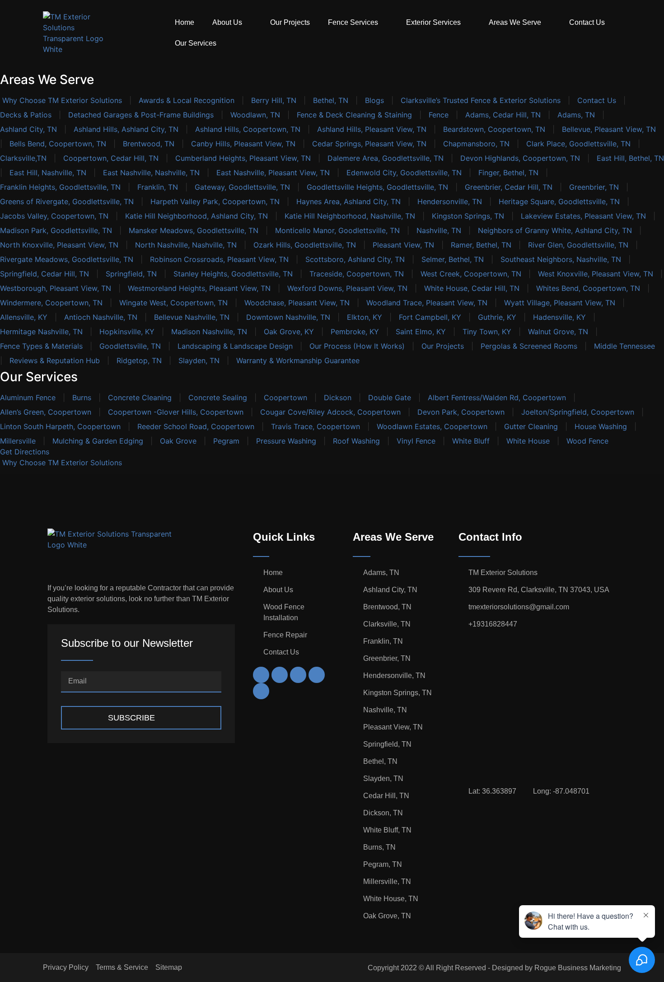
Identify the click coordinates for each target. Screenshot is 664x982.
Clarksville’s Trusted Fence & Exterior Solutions (481, 100)
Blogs (374, 100)
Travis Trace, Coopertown (315, 426)
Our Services (195, 43)
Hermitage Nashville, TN (41, 331)
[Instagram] (261, 675)
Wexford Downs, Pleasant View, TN (347, 288)
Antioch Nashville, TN (100, 317)
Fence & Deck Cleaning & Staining (354, 114)
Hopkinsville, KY (126, 331)
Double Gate (389, 397)
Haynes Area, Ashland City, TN (348, 201)
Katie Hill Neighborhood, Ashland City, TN (196, 215)
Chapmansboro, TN (476, 143)
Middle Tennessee (624, 346)
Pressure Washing (286, 440)
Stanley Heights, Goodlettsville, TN (233, 273)
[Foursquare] (261, 691)
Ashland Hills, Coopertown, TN (247, 129)
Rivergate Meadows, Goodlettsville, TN (66, 259)
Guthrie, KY (497, 317)
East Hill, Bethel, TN (630, 158)
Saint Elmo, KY (421, 331)
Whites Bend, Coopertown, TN (588, 288)
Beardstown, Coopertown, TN (494, 129)
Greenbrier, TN (594, 187)
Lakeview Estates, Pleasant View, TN (583, 215)
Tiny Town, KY (487, 331)
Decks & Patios (25, 114)
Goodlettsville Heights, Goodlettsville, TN (377, 187)
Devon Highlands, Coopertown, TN (520, 158)
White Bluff (471, 440)
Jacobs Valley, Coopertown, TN (54, 215)
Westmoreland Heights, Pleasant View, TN (199, 288)
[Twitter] (279, 675)
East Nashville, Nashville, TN (151, 172)
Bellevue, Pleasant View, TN (609, 129)
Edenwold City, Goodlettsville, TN (404, 172)
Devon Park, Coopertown (461, 411)
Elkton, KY (364, 317)
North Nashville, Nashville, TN (186, 244)
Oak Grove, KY (289, 331)
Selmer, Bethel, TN (452, 259)
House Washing (601, 426)
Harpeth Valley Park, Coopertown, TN (215, 201)
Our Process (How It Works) (357, 346)
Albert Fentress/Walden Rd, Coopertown (497, 397)
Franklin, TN (157, 187)
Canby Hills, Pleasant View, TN (243, 143)
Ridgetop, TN (139, 360)
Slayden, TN (199, 360)
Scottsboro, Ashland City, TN (355, 259)
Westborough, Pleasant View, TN (55, 288)
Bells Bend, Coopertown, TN (57, 143)
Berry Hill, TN (273, 100)
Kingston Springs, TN (468, 215)
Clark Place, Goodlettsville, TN (578, 143)
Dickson (337, 397)
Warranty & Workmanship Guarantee (298, 360)
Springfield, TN (131, 273)
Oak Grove (178, 440)
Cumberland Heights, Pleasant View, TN (243, 158)
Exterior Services (433, 22)
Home (184, 22)
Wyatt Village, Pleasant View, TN (559, 302)
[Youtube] (298, 675)
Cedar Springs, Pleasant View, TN (369, 143)
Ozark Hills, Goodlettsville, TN (304, 244)
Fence (439, 114)
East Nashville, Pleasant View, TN (273, 172)
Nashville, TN (438, 230)
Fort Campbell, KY (430, 317)
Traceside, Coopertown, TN (356, 273)
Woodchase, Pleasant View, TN (297, 302)
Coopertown (285, 397)
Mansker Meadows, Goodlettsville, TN (193, 230)
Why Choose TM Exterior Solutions (61, 100)
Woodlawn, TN (255, 114)
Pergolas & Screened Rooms (529, 346)
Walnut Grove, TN (558, 331)
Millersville (18, 440)
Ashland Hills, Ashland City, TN (126, 129)
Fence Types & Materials (41, 346)
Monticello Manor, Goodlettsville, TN (337, 230)
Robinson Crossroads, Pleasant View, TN (219, 259)
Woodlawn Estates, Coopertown (432, 426)
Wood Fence (587, 440)
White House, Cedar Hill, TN (471, 288)
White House (528, 440)
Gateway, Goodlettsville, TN (242, 187)
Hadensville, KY (559, 317)
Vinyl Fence (416, 440)
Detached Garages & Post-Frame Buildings (141, 114)
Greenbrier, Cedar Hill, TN (508, 187)
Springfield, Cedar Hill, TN (44, 273)
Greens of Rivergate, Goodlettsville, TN (67, 201)
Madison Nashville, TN (209, 331)
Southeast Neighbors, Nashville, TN (560, 259)
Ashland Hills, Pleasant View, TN (371, 129)
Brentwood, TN (148, 143)
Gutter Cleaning (531, 426)
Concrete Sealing (217, 397)
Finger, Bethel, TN (508, 172)
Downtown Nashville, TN (288, 317)
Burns (81, 397)
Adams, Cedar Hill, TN (503, 114)
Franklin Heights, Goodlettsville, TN (60, 187)
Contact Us (587, 22)
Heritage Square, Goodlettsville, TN (559, 201)
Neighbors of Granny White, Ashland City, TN (555, 230)
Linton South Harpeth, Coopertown (60, 426)
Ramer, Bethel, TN (481, 244)
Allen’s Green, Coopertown (45, 411)
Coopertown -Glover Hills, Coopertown (175, 411)
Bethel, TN (330, 100)
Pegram (226, 440)
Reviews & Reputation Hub (54, 360)
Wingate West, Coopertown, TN (173, 302)
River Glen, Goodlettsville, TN (578, 244)
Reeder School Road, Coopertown (195, 426)
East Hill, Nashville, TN (47, 172)
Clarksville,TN (23, 158)
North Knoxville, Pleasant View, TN (59, 244)
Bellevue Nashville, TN (191, 317)
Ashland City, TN (28, 129)
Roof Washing (356, 440)
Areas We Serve (515, 22)
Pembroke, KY (355, 331)
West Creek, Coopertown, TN (471, 273)
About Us (227, 22)
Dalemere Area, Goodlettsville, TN (385, 158)
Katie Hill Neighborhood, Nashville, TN (350, 215)
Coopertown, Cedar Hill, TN (111, 158)
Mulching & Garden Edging (97, 440)
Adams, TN (576, 114)
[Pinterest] (317, 675)
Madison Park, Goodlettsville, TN (56, 230)
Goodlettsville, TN (130, 346)
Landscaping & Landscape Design (235, 346)
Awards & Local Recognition (186, 100)
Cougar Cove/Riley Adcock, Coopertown (330, 411)
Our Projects (290, 22)
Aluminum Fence (28, 397)
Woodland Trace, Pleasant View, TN (426, 302)
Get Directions (24, 451)
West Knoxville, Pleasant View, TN (595, 273)
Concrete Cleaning (140, 397)
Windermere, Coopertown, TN (51, 302)
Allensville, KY (23, 317)
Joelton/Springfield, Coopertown (577, 411)
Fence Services (353, 22)
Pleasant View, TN (403, 244)
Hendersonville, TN (449, 201)
